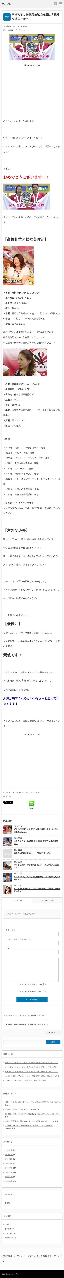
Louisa (57, 1114)
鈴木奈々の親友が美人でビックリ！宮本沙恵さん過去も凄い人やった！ (33, 1076)
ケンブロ (6, 3)
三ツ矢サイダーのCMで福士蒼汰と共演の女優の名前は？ (36, 842)
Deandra (8, 1128)
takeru (8, 26)
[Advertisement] (32, 89)
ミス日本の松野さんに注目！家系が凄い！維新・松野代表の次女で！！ (37, 890)
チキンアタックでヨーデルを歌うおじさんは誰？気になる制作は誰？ (31, 1067)
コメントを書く (22, 26)
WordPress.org (10, 1238)
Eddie (52, 1121)
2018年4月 (9, 1150)
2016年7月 (9, 1163)
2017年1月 (9, 1159)
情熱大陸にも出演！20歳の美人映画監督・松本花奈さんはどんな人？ (31, 1063)
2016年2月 (9, 1177)
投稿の (9, 1229)
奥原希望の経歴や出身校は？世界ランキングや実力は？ (27, 1024)
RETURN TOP (53, 1033)
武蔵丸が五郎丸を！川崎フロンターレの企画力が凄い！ (26, 1121)
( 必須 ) (11, 930)
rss (55, 3)
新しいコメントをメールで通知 (33, 984)
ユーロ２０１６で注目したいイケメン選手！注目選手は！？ (28, 1080)
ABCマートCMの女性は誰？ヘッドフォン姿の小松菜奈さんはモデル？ (32, 1102)
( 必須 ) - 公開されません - (19, 939)
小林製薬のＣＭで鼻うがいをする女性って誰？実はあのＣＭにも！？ (31, 1071)
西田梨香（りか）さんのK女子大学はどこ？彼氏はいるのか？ (28, 1114)
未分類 (8, 796)
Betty (7, 1105)
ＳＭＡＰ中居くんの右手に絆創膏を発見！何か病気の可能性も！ (37, 878)
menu (60, 3)
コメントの (11, 1233)
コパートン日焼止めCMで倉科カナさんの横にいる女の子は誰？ (29, 1125)
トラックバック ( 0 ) (47, 900)
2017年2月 (9, 1155)
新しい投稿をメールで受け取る (33, 991)
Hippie (33, 1109)
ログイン (8, 1224)
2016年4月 (9, 1168)
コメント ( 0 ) (17, 900)
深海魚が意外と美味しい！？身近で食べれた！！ (34, 853)
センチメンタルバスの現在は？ (17, 1109)
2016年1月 (9, 1181)
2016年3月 (9, 1172)
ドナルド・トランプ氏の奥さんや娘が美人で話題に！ (26, 1015)
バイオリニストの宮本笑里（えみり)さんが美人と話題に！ (36, 866)
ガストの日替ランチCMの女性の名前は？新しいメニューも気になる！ (37, 830)
